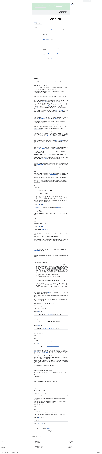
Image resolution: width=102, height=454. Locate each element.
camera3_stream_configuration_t (61, 33)
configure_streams (45, 33)
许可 (10, 452)
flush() (55, 289)
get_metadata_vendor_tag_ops (47, 53)
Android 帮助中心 (70, 441)
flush (44, 62)
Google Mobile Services (71, 445)
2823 (43, 417)
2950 (43, 325)
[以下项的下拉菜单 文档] (9, 1)
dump (44, 58)
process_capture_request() (43, 88)
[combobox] (87, 1)
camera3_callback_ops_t (59, 29)
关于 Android (2, 452)
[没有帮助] (67, 16)
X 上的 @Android (37, 441)
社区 (5, 452)
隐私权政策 (13, 452)
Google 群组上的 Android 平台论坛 (39, 446)
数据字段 (35, 22)
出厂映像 (2, 446)
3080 (43, 423)
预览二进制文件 (3, 445)
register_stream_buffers (46, 38)
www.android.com (70, 443)
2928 (43, 383)
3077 (43, 311)
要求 (1, 442)
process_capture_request (46, 48)
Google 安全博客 (37, 445)
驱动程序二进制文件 (3, 447)
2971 (42, 242)
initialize (44, 29)
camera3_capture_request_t (62, 48)
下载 (1, 443)
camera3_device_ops (62, 332)
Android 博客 (36, 443)
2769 (43, 204)
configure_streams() (44, 101)
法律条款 (8, 452)
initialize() (55, 88)
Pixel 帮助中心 (70, 442)
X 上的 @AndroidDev (37, 442)
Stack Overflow (70, 446)
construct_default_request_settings (48, 43)
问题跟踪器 (69, 447)
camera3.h (40, 24)
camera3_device (51, 29)
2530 (43, 343)
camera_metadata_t (39, 43)
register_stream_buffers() (59, 110)
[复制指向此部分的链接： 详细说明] (39, 73)
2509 (43, 74)
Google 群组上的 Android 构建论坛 (39, 447)
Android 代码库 (3, 441)
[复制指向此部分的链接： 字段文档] (39, 78)
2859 (43, 226)
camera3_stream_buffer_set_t (47, 39)
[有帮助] (66, 16)
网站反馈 (17, 452)
